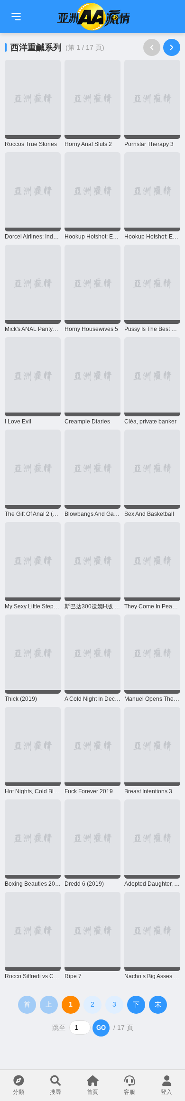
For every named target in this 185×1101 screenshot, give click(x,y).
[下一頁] (171, 47)
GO (101, 1027)
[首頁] (16, 16)
